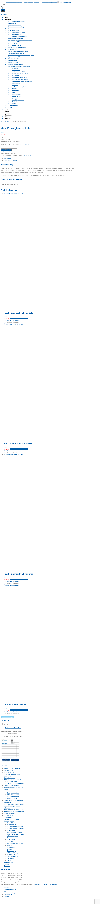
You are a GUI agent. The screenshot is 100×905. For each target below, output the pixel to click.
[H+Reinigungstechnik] (64, 2)
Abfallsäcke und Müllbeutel (11, 785)
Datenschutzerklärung (10, 889)
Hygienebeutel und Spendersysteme (14, 811)
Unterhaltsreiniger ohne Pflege (15, 828)
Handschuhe (7, 122)
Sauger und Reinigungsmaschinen (13, 792)
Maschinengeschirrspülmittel (19, 87)
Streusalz (10, 107)
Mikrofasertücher (8, 770)
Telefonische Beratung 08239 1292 (49, 2)
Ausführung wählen (15, 318)
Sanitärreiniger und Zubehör (14, 832)
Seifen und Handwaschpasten (15, 834)
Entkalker (9, 849)
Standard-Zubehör (12, 798)
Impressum (7, 887)
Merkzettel (8, 118)
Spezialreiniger (11, 855)
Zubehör (9, 860)
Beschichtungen (11, 825)
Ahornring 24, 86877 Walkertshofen (14, 2)
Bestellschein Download (13, 728)
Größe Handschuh (6, 145)
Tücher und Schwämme (10, 772)
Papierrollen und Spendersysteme (13, 800)
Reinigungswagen (12, 781)
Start (2, 122)
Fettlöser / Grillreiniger (13, 853)
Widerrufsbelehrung (9, 893)
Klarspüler (10, 845)
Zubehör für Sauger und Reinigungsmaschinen (24, 43)
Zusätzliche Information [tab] (10, 160)
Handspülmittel (11, 840)
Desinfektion (10, 841)
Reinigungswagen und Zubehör (12, 780)
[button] (4, 14)
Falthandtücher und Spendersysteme (14, 804)
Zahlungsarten (8, 895)
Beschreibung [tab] (7, 159)
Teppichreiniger (11, 830)
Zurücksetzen (26, 144)
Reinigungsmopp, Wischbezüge (12, 768)
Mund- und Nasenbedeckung (12, 774)
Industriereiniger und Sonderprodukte (22, 81)
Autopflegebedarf (8, 862)
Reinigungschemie (9, 821)
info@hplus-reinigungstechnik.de (31, 2)
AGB (5, 891)
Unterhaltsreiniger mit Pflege (15, 826)
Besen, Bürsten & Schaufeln (11, 819)
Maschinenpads (8, 815)
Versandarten (7, 896)
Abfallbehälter (7, 802)
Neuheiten (7, 866)
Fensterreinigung (8, 817)
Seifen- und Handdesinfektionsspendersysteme (13, 809)
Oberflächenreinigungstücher (12, 806)
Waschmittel (10, 858)
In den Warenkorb (6, 150)
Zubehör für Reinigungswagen (15, 783)
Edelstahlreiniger (11, 851)
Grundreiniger (11, 823)
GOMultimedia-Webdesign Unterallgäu (46, 884)
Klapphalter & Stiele (9, 778)
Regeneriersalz (11, 847)
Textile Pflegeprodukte (13, 856)
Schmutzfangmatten (9, 813)
